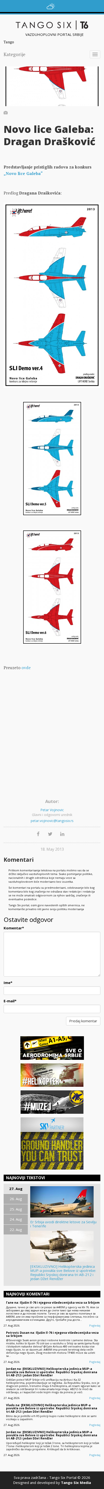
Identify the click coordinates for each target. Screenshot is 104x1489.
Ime (8, 982)
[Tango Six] (52, 25)
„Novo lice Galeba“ (23, 173)
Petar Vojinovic (52, 810)
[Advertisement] (52, 743)
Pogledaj (94, 1325)
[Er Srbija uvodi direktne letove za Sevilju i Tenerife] (64, 1201)
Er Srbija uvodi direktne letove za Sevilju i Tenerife (63, 1224)
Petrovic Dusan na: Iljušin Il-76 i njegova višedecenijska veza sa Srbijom (52, 1334)
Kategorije (14, 54)
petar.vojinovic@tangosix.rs (52, 820)
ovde (26, 667)
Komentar (14, 928)
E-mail (10, 1000)
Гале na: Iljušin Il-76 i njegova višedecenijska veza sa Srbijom (53, 1303)
